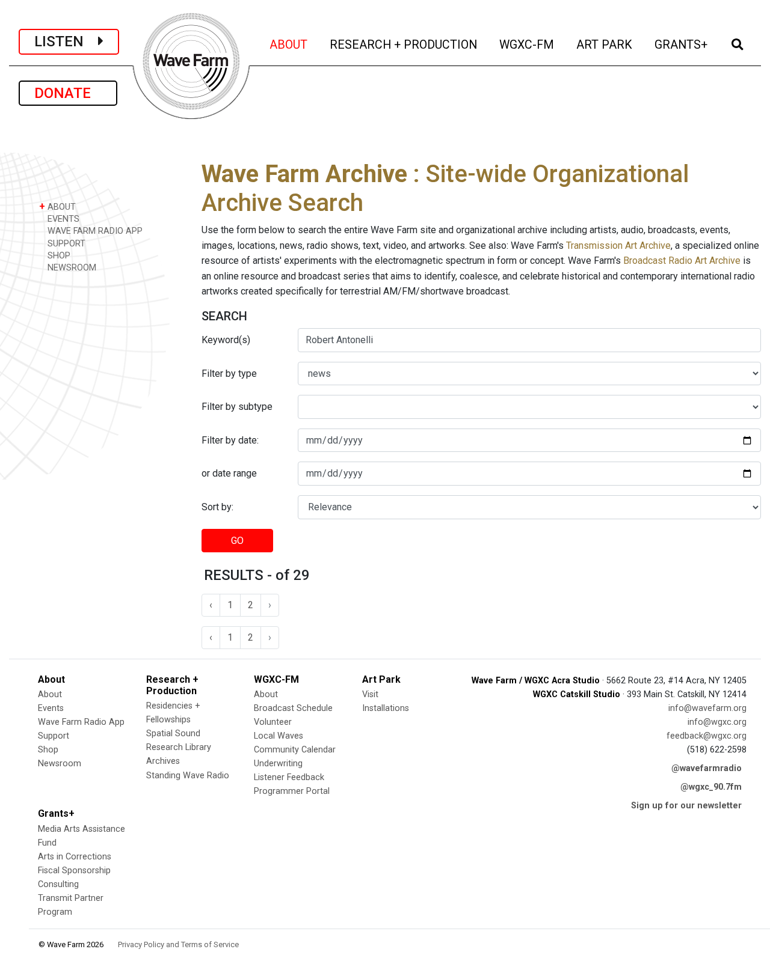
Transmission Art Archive (618, 245)
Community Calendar (295, 750)
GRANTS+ (681, 44)
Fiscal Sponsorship (74, 870)
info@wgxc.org (717, 722)
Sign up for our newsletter (686, 806)
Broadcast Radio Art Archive (682, 260)
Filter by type (229, 373)
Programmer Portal (292, 791)
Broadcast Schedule (293, 708)
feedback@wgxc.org (707, 736)
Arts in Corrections (74, 857)
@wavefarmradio (706, 768)
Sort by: (217, 507)
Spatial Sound (173, 733)
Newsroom (59, 763)
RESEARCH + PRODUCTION (404, 44)
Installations (385, 708)
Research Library (178, 747)
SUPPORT (65, 244)
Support (53, 736)
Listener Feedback (289, 777)
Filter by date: (230, 440)
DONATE (68, 93)
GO (237, 540)
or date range (229, 473)
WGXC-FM (527, 44)
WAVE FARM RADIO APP (94, 231)
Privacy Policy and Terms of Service (178, 944)
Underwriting (278, 763)
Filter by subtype (237, 406)
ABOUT (289, 44)
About (50, 694)
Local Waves (278, 736)
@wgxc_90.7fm (711, 787)
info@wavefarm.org (707, 708)
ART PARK (605, 44)
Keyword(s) (226, 340)
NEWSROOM (70, 268)
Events (51, 708)
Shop (48, 750)
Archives (163, 761)
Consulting (58, 884)
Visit (370, 694)
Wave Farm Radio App (81, 722)
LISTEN (66, 41)
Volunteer (273, 722)
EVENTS (62, 219)
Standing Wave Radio (187, 775)
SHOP (57, 256)
